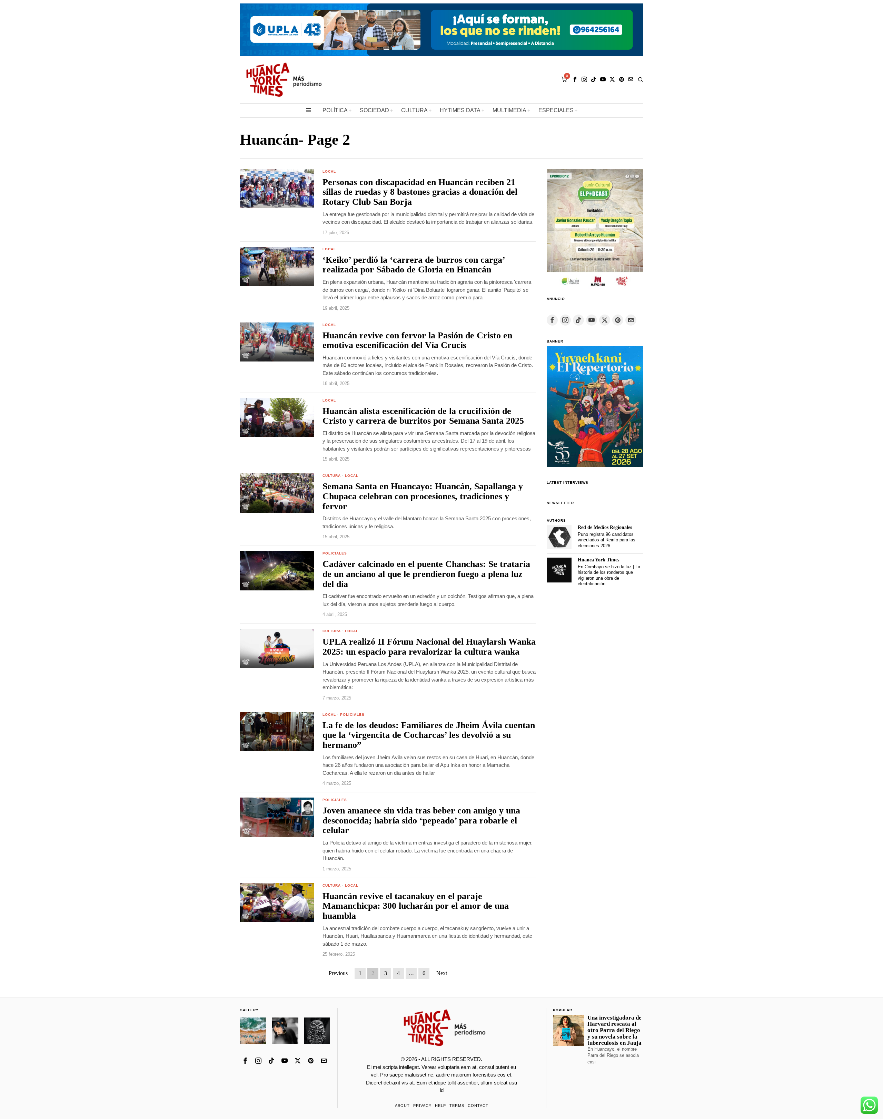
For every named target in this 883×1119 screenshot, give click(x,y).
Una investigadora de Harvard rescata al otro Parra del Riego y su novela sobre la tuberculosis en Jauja (614, 1030)
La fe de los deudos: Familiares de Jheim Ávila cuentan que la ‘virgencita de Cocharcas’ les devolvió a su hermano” (429, 735)
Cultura (332, 475)
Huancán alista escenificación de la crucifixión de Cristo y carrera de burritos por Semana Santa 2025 (423, 416)
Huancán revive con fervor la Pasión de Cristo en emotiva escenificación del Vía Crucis (417, 340)
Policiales (335, 553)
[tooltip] (575, 79)
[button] (253, 1031)
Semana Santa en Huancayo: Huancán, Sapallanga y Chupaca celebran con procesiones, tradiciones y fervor (423, 496)
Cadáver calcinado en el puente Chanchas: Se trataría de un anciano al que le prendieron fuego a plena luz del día (426, 574)
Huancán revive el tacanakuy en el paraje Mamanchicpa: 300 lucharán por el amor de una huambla (416, 906)
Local (329, 171)
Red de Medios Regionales (605, 527)
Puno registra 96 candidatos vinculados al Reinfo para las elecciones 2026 (606, 540)
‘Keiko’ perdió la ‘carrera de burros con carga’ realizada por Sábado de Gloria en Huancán (414, 265)
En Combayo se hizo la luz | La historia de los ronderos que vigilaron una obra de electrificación (609, 575)
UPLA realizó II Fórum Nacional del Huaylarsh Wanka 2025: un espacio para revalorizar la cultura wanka (429, 647)
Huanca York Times (598, 559)
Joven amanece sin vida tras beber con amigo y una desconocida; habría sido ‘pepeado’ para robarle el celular (421, 820)
